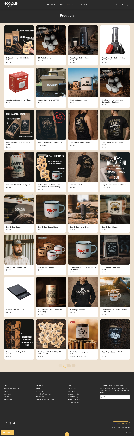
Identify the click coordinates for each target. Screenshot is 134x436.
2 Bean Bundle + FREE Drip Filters (17, 59)
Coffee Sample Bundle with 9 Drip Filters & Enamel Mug (50, 186)
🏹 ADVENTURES (72, 4)
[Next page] (73, 365)
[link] (122, 4)
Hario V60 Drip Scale (15, 309)
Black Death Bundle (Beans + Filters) (18, 143)
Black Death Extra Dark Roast (50, 142)
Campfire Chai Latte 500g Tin (18, 185)
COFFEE (50, 4)
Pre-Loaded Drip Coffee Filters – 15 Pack (114, 310)
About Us (39, 388)
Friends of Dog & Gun (43, 394)
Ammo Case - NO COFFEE (48, 100)
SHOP (60, 4)
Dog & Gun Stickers (110, 227)
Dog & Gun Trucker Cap (16, 267)
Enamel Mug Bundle (46, 267)
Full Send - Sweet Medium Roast (113, 268)
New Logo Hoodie (77, 309)
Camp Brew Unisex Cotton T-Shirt (113, 143)
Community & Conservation (45, 399)
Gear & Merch (8, 394)
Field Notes (40, 391)
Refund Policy (73, 396)
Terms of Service (74, 399)
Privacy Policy (73, 402)
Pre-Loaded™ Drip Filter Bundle (16, 353)
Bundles (6, 396)
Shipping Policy (73, 394)
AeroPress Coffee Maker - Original (80, 59)
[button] (117, 4)
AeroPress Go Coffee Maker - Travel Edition (114, 59)
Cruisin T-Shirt (76, 185)
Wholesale (71, 391)
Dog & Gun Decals (13, 227)
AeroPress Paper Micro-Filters (18, 100)
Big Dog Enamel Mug (78, 100)
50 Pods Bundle (44, 58)
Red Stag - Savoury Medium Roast (113, 353)
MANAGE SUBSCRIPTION (11, 388)
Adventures (8, 399)
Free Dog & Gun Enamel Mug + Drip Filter (83, 268)
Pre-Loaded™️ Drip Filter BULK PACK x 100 (51, 353)
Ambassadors (40, 396)
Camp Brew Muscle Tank (80, 142)
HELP (83, 4)
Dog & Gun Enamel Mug (48, 227)
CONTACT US (72, 388)
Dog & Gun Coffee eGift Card (114, 185)
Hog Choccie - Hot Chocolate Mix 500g (50, 310)
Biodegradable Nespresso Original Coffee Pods (113, 101)
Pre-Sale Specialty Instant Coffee (80, 353)
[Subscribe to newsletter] (128, 397)
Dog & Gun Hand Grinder (80, 227)
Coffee (6, 391)
